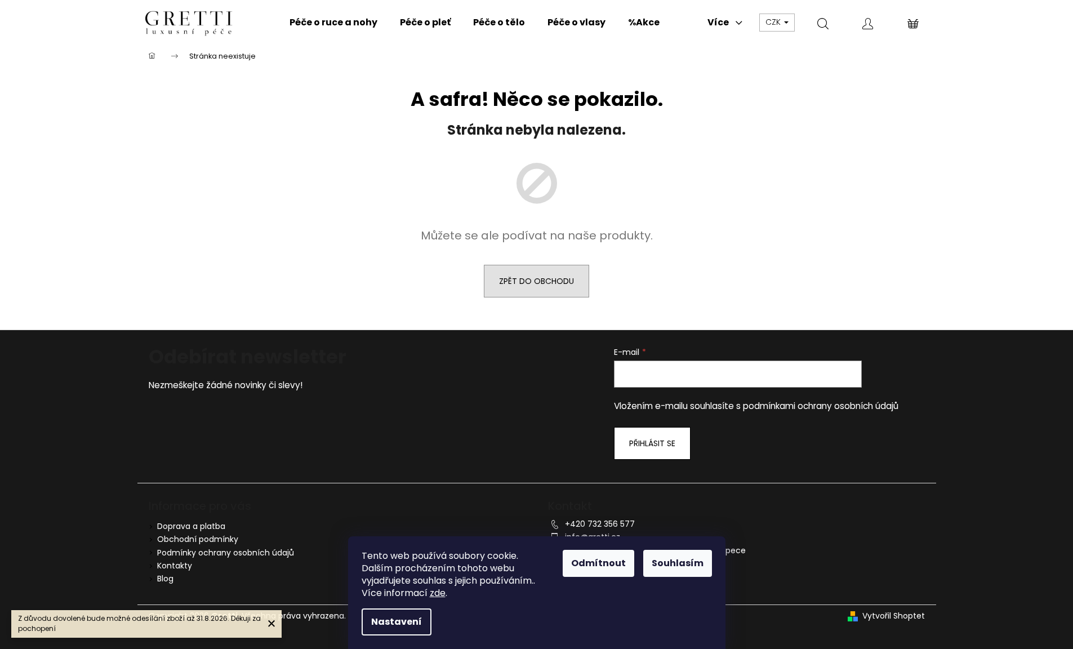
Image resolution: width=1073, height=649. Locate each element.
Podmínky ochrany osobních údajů (225, 552)
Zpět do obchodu (536, 281)
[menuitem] (333, 22)
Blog (165, 578)
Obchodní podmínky (197, 539)
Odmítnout (598, 563)
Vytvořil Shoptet (893, 616)
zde (438, 592)
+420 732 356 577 (600, 524)
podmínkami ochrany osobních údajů (820, 406)
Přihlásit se (652, 443)
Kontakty (174, 565)
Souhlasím (678, 563)
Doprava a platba (191, 526)
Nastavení (396, 621)
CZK (774, 22)
